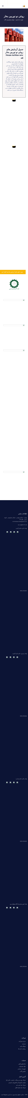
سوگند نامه (23, 1046)
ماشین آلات (23, 1071)
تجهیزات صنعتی (22, 1069)
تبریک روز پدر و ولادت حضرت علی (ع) (16, 1080)
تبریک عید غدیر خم (21, 1085)
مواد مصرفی (22, 1066)
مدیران (24, 1043)
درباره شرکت (22, 1041)
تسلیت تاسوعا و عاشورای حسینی (17, 1082)
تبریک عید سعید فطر (20, 1087)
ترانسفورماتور (22, 1063)
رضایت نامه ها (22, 1049)
